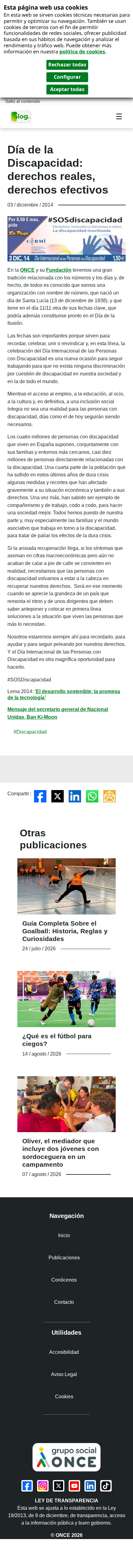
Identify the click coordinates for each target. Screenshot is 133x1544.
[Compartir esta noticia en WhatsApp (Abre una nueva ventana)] (92, 796)
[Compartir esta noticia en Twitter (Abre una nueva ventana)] (57, 796)
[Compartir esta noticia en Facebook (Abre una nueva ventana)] (40, 796)
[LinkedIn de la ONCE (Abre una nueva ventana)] (90, 1486)
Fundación (58, 270)
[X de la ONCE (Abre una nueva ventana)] (58, 1486)
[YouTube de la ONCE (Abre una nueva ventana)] (74, 1486)
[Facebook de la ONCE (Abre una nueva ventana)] (27, 1486)
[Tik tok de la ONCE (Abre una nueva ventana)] (106, 1486)
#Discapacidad (30, 731)
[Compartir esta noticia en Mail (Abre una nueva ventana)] (109, 796)
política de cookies (82, 51)
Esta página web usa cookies (46, 7)
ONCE (27, 270)
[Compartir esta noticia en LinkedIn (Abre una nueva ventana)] (75, 796)
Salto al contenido (22, 101)
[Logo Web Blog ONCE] (20, 116)
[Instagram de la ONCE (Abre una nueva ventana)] (43, 1486)
